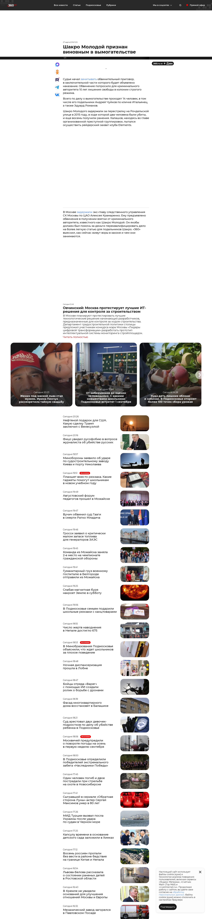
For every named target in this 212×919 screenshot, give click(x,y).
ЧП (65, 58)
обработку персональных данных (171, 893)
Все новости (61, 5)
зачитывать (89, 79)
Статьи (76, 5)
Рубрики (111, 5)
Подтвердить (167, 907)
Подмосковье (93, 5)
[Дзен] (163, 63)
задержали (84, 212)
